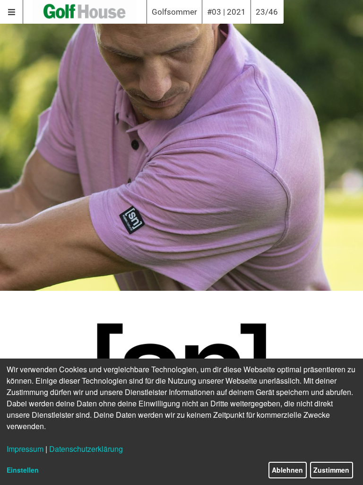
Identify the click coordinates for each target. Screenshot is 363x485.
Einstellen (23, 470)
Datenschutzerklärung (86, 448)
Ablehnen (287, 470)
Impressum (25, 448)
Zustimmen (331, 470)
